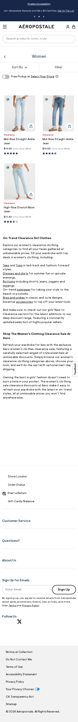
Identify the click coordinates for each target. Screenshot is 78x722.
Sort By (17, 67)
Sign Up (64, 589)
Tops (19, 265)
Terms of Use (14, 667)
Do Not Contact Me (19, 659)
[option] (20, 113)
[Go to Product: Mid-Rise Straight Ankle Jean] (20, 153)
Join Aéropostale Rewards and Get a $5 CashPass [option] (39, 11)
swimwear (23, 289)
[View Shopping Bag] (73, 27)
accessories (24, 302)
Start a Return (16, 493)
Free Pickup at (32, 76)
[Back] (5, 56)
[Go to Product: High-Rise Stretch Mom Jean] (20, 221)
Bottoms (9, 281)
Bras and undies (14, 298)
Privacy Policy (30, 605)
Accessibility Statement (21, 674)
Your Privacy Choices (20, 689)
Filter (58, 67)
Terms (13, 605)
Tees (6, 265)
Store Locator (17, 476)
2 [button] (39, 16)
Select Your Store (42, 76)
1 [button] (34, 16)
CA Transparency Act (20, 697)
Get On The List (66, 11)
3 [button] (43, 16)
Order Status (16, 485)
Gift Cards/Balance (21, 501)
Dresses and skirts (15, 273)
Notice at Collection (19, 652)
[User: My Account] (68, 27)
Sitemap (11, 704)
